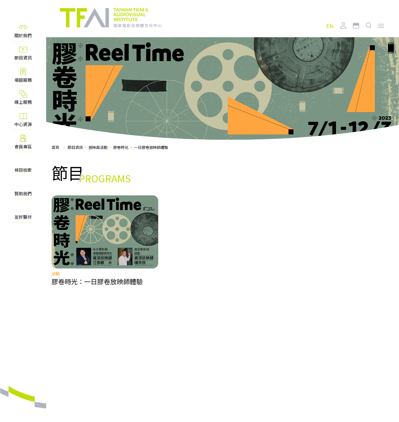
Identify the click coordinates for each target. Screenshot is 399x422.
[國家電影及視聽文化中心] (110, 18)
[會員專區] (343, 29)
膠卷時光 (120, 147)
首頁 (55, 147)
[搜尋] (368, 29)
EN (330, 26)
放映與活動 (97, 147)
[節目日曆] (356, 29)
